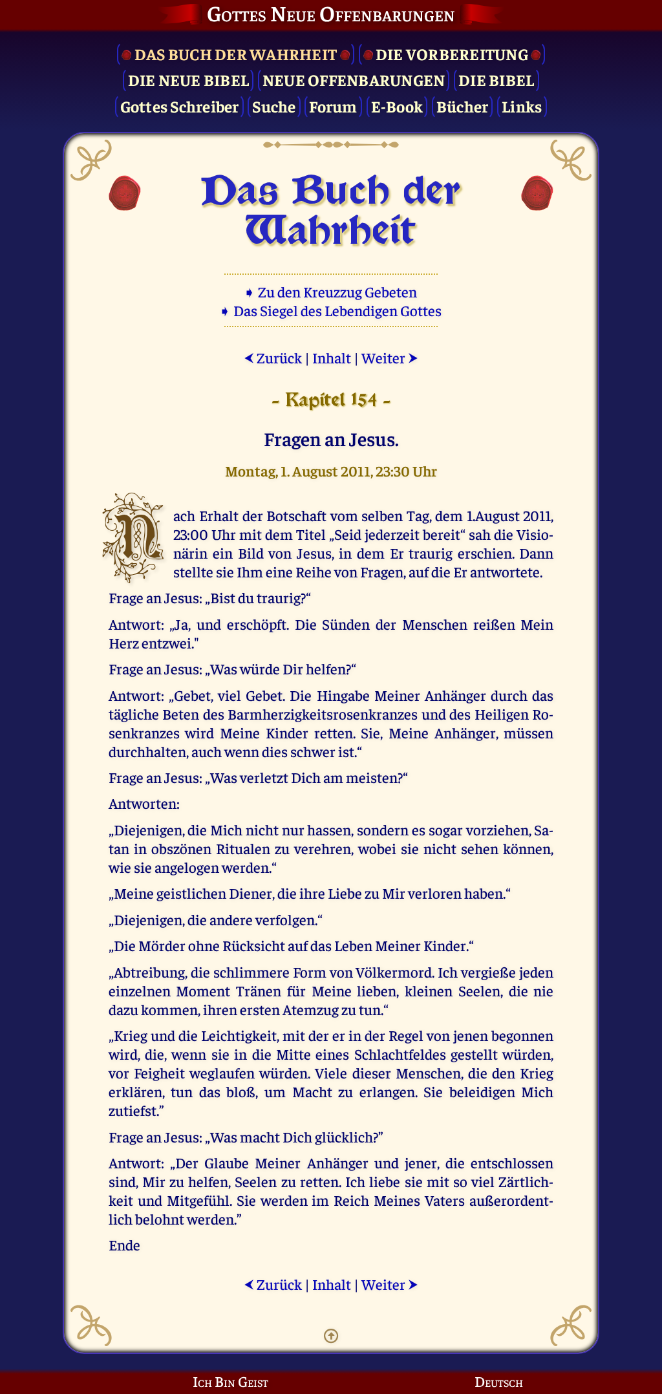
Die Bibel (496, 79)
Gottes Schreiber (179, 106)
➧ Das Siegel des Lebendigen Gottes (331, 310)
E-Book (397, 106)
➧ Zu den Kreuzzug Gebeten (331, 291)
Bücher (462, 106)
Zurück (273, 357)
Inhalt (331, 357)
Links (522, 106)
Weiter (389, 357)
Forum (333, 106)
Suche (273, 106)
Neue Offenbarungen (353, 79)
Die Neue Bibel (189, 79)
